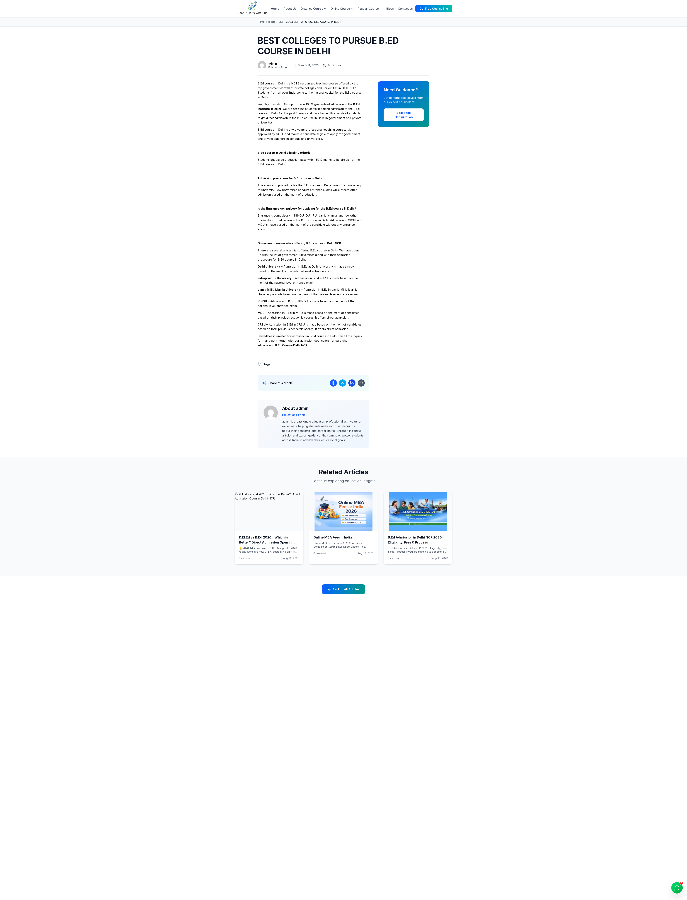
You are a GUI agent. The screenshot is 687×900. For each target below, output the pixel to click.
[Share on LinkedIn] (351, 383)
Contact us (405, 8)
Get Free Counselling (434, 8)
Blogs (390, 8)
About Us (289, 8)
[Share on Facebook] (333, 383)
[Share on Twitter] (342, 383)
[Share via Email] (361, 383)
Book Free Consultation (404, 115)
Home (275, 8)
